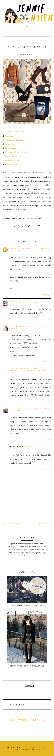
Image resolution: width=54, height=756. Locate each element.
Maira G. (36, 749)
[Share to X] (29, 226)
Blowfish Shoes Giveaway (27, 605)
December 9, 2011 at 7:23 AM (32, 302)
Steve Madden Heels (13, 148)
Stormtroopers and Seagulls (27, 666)
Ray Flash (9, 136)
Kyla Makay (17, 326)
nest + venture (19, 408)
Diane (13, 302)
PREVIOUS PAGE (12, 523)
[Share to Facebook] (34, 226)
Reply (47, 295)
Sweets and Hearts (22, 248)
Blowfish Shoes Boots (13, 164)
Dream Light (10, 144)
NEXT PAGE (44, 523)
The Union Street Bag (14, 140)
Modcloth (8, 131)
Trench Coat (18, 131)
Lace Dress (17, 156)
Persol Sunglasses (12, 160)
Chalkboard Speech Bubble (16, 152)
